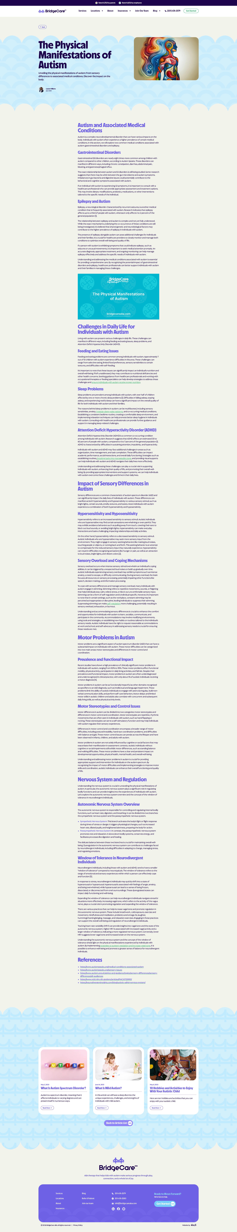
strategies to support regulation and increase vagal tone (125, 945)
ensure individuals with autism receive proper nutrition (116, 382)
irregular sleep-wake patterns (109, 411)
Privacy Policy (78, 1225)
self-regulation (114, 603)
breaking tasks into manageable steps (114, 458)
